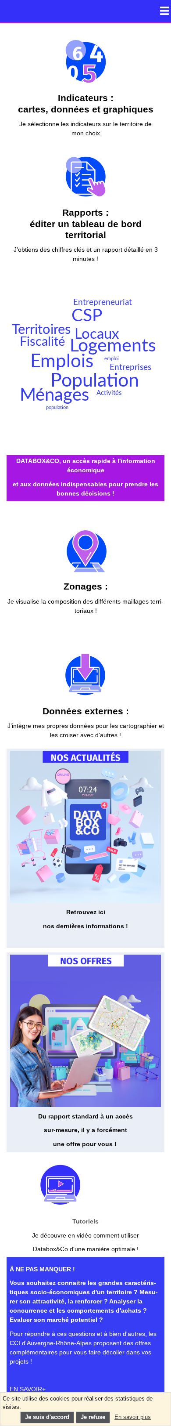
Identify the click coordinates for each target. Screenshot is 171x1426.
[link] (85, 87)
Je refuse (93, 1417)
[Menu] (164, 10)
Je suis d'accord (47, 1417)
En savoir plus (132, 1417)
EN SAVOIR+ (28, 1389)
